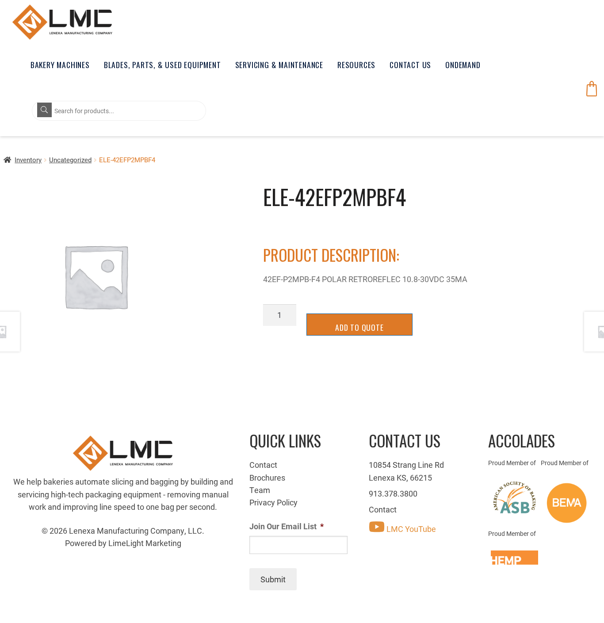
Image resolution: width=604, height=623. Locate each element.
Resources (356, 64)
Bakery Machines (60, 64)
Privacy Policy (273, 502)
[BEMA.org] (567, 503)
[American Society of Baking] (514, 497)
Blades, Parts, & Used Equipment (162, 64)
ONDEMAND (462, 64)
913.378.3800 (393, 493)
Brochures (267, 477)
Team (259, 490)
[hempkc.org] (514, 557)
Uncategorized (70, 159)
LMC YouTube (410, 529)
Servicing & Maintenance (279, 64)
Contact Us (410, 64)
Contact (263, 464)
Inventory (28, 159)
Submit (273, 579)
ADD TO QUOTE (359, 327)
